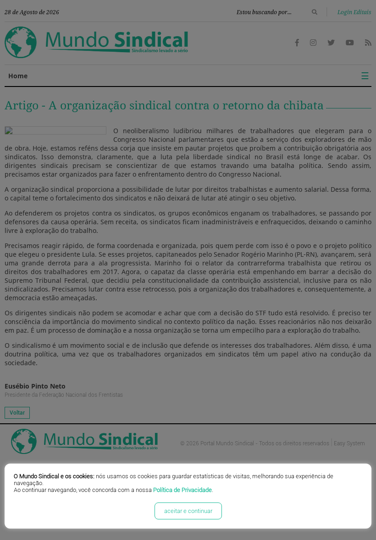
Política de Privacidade (182, 489)
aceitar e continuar (188, 511)
